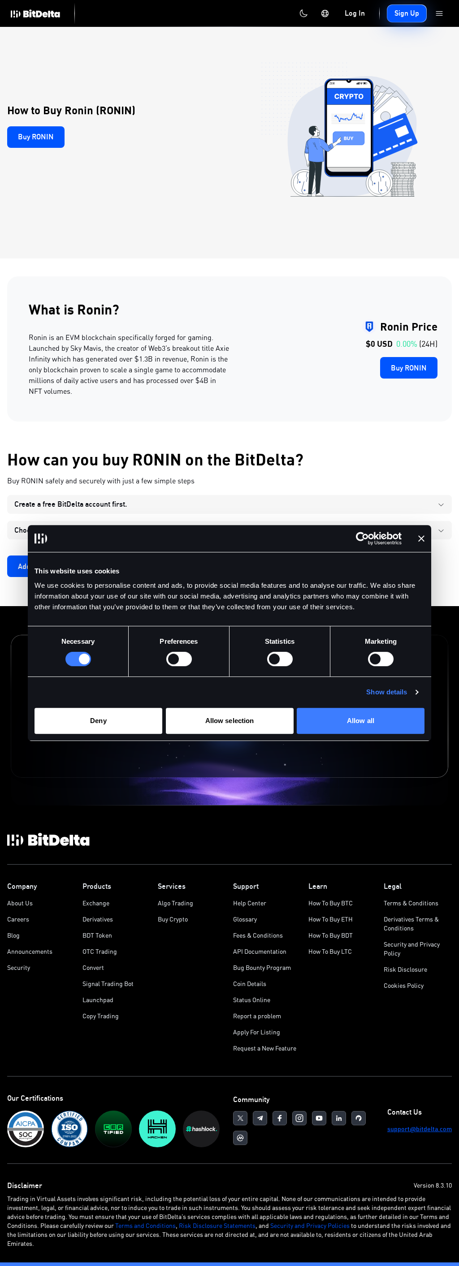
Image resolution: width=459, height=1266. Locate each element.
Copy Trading (100, 1016)
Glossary (245, 919)
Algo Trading (175, 903)
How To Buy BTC (330, 903)
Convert (93, 967)
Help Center (249, 903)
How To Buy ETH (330, 919)
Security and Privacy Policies (310, 1225)
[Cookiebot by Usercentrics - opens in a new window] (362, 538)
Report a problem (257, 1016)
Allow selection (229, 720)
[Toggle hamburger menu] (439, 13)
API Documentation (259, 951)
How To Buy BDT (330, 935)
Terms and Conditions (145, 1225)
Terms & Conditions (411, 903)
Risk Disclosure (405, 969)
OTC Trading (99, 951)
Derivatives (97, 919)
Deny (98, 720)
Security (18, 967)
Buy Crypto (173, 919)
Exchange (95, 903)
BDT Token (97, 935)
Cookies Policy (404, 985)
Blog (13, 935)
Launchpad (97, 999)
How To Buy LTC (330, 951)
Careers (18, 919)
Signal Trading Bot (108, 983)
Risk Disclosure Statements (217, 1225)
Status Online (251, 999)
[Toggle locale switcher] (325, 13)
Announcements (29, 951)
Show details (386, 692)
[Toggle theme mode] (303, 13)
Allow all (360, 720)
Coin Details (249, 983)
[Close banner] (421, 538)
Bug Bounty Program (262, 967)
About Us (20, 903)
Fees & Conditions (258, 935)
